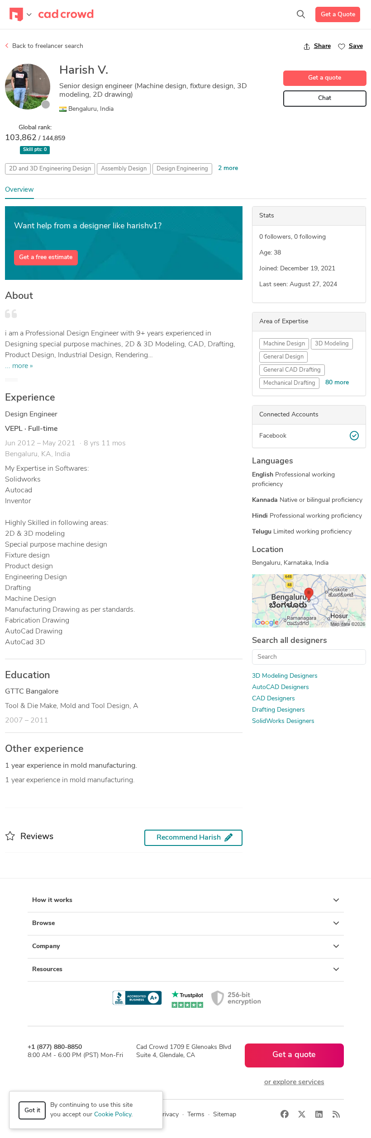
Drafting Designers (278, 710)
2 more (228, 168)
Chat (324, 98)
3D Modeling (332, 344)
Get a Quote (338, 14)
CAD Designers (273, 698)
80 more (337, 382)
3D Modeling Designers (285, 676)
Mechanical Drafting (289, 383)
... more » (19, 366)
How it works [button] (52, 900)
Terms (196, 1114)
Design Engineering (182, 169)
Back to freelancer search (46, 46)
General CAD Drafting (292, 370)
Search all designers (289, 641)
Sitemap (224, 1114)
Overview (19, 190)
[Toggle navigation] (20, 14)
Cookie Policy (112, 1114)
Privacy (168, 1114)
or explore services (294, 1082)
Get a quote (324, 78)
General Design (283, 357)
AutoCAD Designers (280, 687)
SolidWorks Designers (283, 721)
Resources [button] (47, 969)
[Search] (301, 14)
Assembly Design (124, 169)
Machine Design (284, 344)
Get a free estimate (45, 257)
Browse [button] (43, 923)
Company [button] (46, 946)
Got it (32, 1110)
